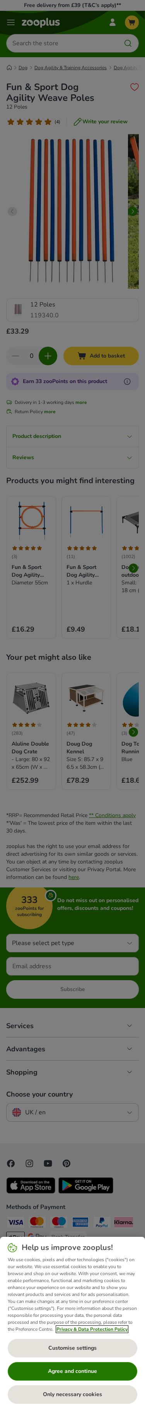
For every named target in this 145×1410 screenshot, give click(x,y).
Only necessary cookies (72, 1394)
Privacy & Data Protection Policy (92, 1329)
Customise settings (72, 1348)
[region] (72, 1323)
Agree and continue (72, 1371)
